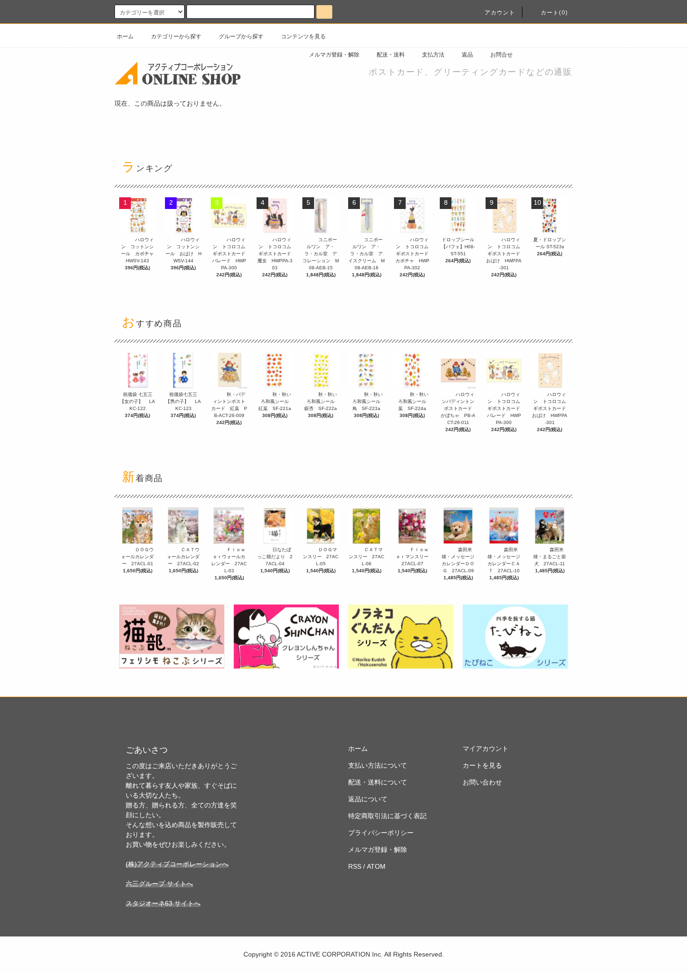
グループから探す (241, 36)
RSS (354, 866)
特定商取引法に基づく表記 (387, 816)
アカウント (500, 12)
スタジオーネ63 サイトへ (163, 903)
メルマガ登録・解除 (334, 54)
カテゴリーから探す (176, 36)
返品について (367, 799)
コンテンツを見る (303, 36)
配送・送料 (391, 54)
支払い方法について (377, 765)
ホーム (125, 36)
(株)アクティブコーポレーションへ (177, 864)
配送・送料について (377, 782)
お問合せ (501, 54)
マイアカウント (485, 748)
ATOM (376, 866)
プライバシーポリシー (381, 832)
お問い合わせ (482, 782)
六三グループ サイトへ (159, 883)
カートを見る (482, 765)
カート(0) (554, 12)
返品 (467, 54)
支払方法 (433, 54)
